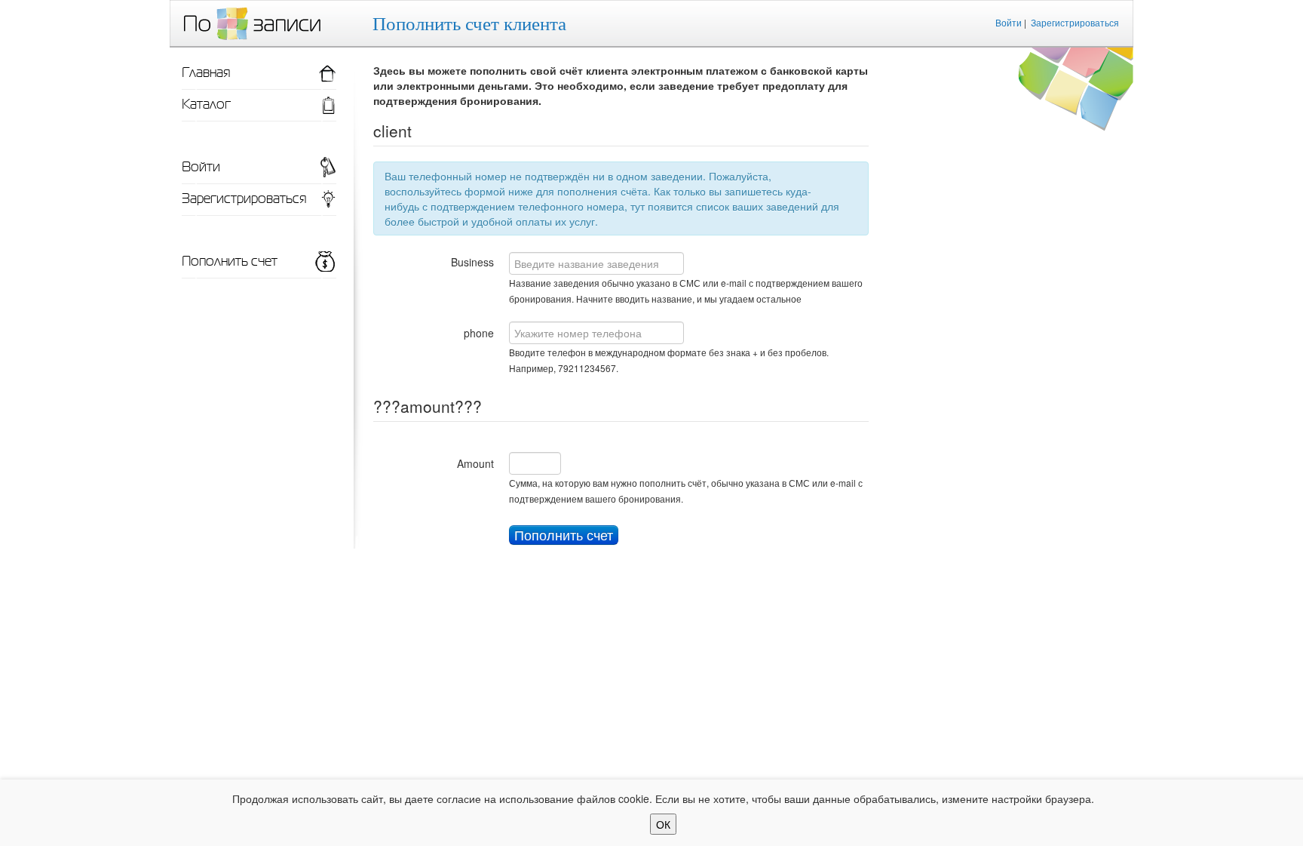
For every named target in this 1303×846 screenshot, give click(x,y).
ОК (663, 824)
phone (479, 332)
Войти (1008, 22)
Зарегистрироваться (1075, 22)
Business (472, 261)
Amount (475, 463)
